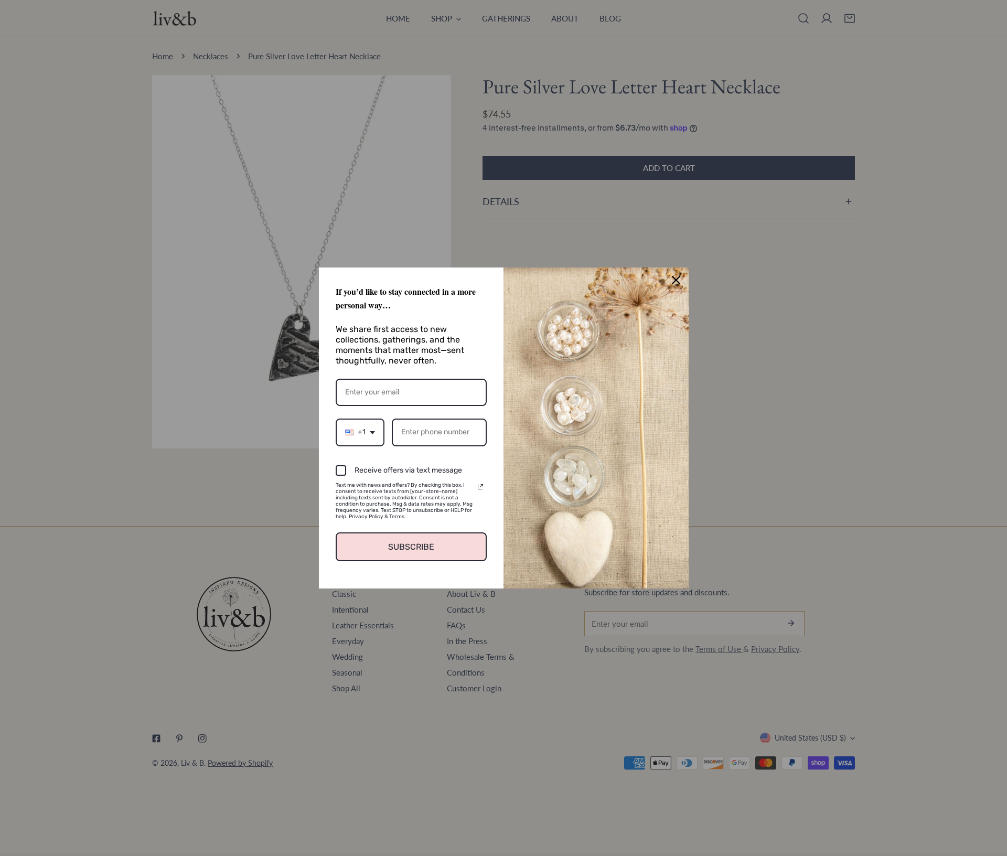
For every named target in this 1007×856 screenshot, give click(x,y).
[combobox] (360, 432)
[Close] (676, 280)
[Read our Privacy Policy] (480, 486)
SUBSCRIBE (411, 547)
